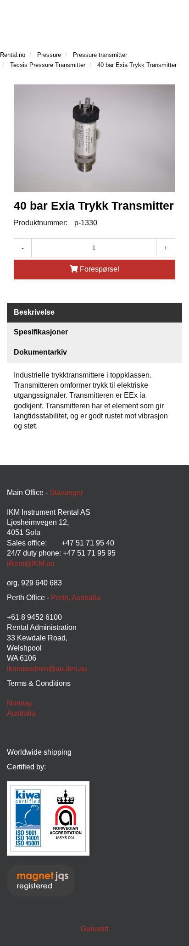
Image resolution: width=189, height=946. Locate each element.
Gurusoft (94, 929)
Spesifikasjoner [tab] (41, 332)
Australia (21, 713)
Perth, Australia (75, 597)
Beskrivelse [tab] (34, 312)
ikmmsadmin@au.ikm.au (47, 669)
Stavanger (66, 492)
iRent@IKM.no (31, 564)
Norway (19, 703)
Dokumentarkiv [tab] (40, 352)
